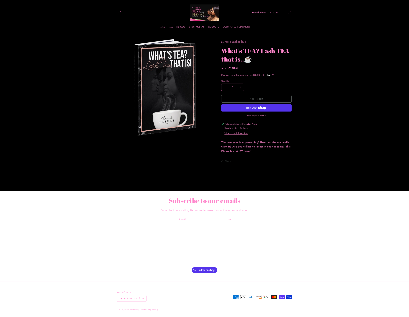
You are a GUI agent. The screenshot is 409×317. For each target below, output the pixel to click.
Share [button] (228, 161)
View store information (236, 133)
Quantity (225, 80)
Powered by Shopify (149, 309)
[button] (120, 12)
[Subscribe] (229, 219)
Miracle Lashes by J (132, 309)
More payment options (256, 115)
